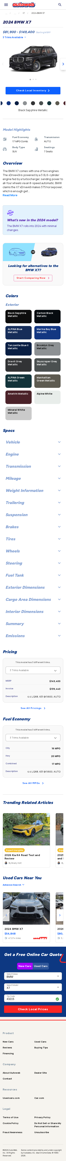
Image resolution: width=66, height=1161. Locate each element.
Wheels (12, 551)
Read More (10, 195)
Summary (14, 623)
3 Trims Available (13, 37)
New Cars (24, 966)
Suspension (16, 514)
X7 (24, 13)
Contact (7, 1078)
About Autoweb (11, 1072)
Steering (13, 563)
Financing (8, 1053)
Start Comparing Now (31, 278)
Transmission (18, 466)
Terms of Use (10, 1117)
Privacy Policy (42, 1117)
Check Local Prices (33, 1009)
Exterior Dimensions (25, 587)
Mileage (13, 478)
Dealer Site (40, 1072)
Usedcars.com (11, 1097)
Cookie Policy (10, 1123)
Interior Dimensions (24, 611)
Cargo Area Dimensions (28, 599)
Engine (12, 454)
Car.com (39, 1097)
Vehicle (12, 442)
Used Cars (41, 966)
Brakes (11, 526)
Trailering (14, 502)
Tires (10, 538)
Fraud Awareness (12, 1132)
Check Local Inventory (31, 90)
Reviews (7, 1047)
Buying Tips (41, 1047)
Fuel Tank (14, 575)
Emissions (15, 635)
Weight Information (24, 490)
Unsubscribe (41, 1132)
